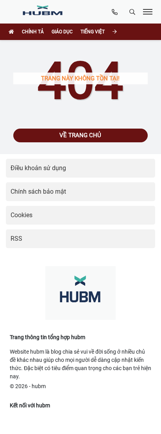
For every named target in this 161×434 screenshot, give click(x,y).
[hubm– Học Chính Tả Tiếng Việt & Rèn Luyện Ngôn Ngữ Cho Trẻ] (44, 12)
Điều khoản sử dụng (38, 168)
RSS (16, 238)
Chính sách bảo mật (38, 191)
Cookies (21, 215)
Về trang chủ (80, 135)
